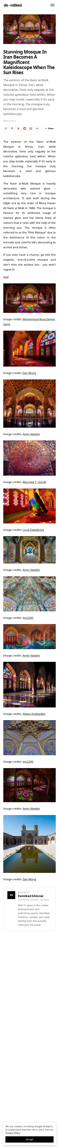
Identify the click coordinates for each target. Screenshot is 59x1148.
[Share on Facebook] (6, 128)
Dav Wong (29, 373)
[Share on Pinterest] (12, 128)
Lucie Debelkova (33, 530)
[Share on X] (18, 128)
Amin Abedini (31, 434)
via (6, 277)
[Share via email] (30, 128)
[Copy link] (37, 128)
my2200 (28, 618)
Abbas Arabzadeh (34, 714)
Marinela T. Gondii (34, 482)
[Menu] (52, 5)
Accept (29, 1139)
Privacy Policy (12, 1132)
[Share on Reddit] (24, 128)
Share (51, 128)
